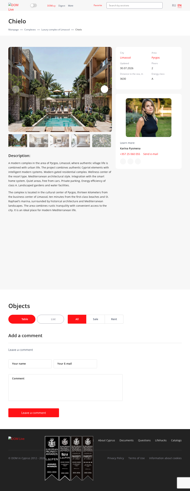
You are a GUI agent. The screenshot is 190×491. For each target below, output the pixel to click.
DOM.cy (51, 5)
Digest (61, 5)
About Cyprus (106, 440)
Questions (144, 440)
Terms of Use (136, 458)
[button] (104, 89)
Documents (126, 440)
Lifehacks (161, 440)
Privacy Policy (115, 458)
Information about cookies (165, 458)
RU (174, 5)
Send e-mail (150, 154)
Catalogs (176, 440)
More (70, 5)
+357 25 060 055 (130, 154)
